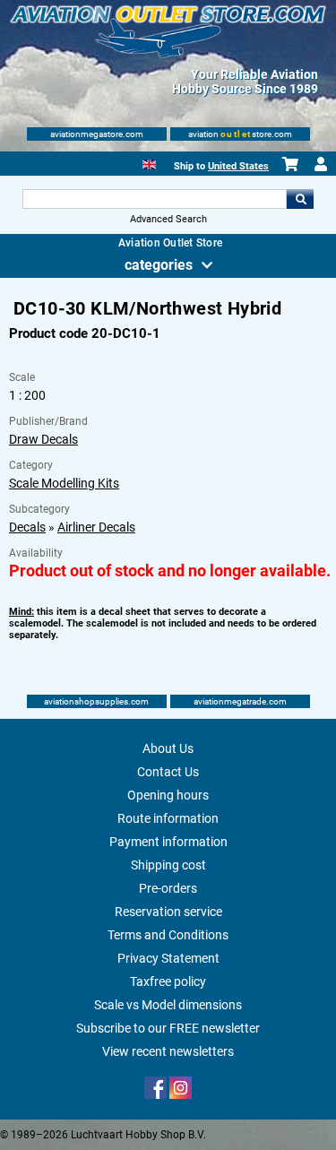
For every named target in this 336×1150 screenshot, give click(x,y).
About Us (168, 748)
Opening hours (168, 795)
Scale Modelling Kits (64, 483)
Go (300, 199)
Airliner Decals (96, 527)
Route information (168, 818)
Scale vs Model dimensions (168, 1005)
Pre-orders (168, 888)
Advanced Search (168, 219)
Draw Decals (43, 439)
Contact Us (168, 772)
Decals (27, 527)
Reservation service (168, 911)
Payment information (168, 841)
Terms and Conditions (168, 935)
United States (238, 166)
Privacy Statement (168, 958)
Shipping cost (168, 865)
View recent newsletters (168, 1051)
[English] (149, 163)
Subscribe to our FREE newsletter (168, 1028)
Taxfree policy (168, 981)
